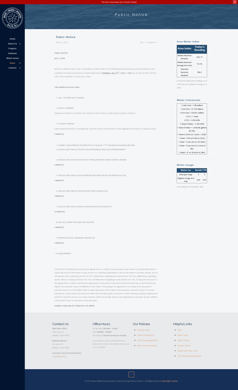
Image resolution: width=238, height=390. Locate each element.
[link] (20, 43)
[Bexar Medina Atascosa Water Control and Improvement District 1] (12, 18)
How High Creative (170, 381)
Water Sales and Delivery (147, 345)
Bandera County (183, 345)
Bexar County (182, 335)
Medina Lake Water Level (187, 351)
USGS (179, 330)
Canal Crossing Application (147, 340)
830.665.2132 (61, 356)
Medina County (183, 340)
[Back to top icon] (131, 374)
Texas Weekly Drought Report (189, 356)
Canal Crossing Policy (145, 335)
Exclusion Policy (143, 330)
